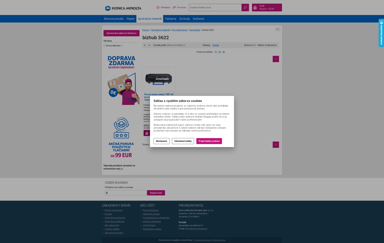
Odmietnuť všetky (183, 141)
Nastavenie (161, 141)
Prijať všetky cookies (209, 141)
